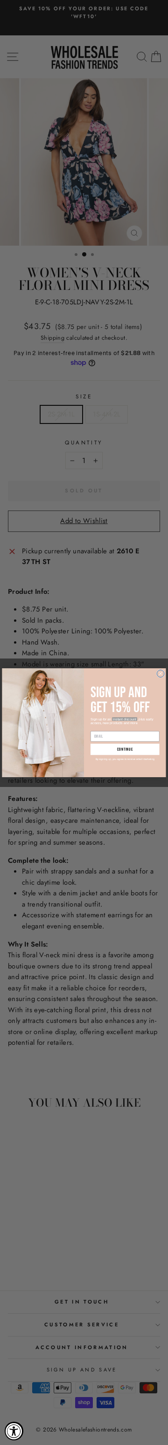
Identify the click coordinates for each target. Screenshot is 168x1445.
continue (125, 749)
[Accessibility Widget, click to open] (14, 1431)
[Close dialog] (160, 673)
